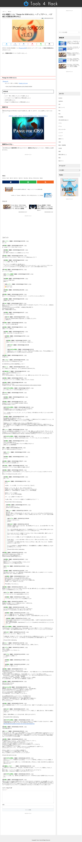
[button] (79, 32)
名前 (3, 804)
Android (60, 98)
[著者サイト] (10, 182)
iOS (8, 178)
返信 (28, 241)
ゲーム (60, 126)
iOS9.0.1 (16, 178)
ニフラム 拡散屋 (9, 274)
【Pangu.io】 (5, 81)
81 (43, 18)
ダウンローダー (62, 129)
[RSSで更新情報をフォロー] (45, 182)
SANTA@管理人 (13, 349)
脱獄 (4, 175)
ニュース (61, 132)
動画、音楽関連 (62, 145)
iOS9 (12, 178)
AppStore (61, 101)
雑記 (60, 157)
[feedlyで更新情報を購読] (28, 182)
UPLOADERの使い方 (63, 120)
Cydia (5, 178)
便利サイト (61, 138)
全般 (60, 142)
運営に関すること (63, 154)
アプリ (60, 123)
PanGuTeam (37, 178)
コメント (4, 789)
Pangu (31, 178)
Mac (59, 110)
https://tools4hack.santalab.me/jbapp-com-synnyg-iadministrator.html (19, 723)
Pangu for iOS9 (22, 48)
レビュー (61, 135)
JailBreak (26, 178)
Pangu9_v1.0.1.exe (23, 83)
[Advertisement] (28, 65)
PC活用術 (61, 116)
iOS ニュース (62, 107)
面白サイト (61, 160)
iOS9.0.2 (21, 178)
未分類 (60, 148)
